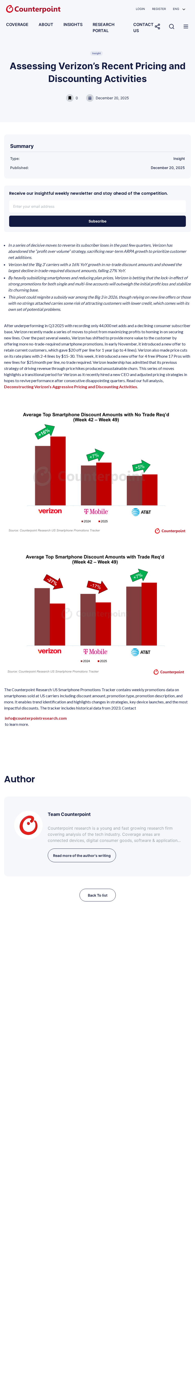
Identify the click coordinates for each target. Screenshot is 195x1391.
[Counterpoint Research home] (33, 9)
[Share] (157, 26)
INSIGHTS (73, 24)
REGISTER (159, 9)
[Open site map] (186, 26)
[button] (179, 9)
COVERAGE (17, 24)
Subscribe (97, 221)
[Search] (172, 26)
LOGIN (140, 9)
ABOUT (46, 24)
